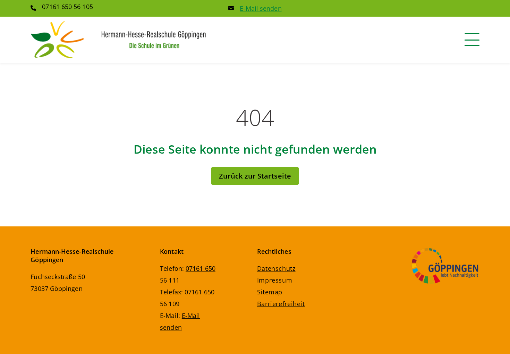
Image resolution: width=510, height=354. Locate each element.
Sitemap (269, 292)
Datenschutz (276, 268)
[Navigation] (472, 39)
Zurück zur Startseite (255, 176)
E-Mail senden (260, 8)
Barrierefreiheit (281, 304)
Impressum (274, 280)
